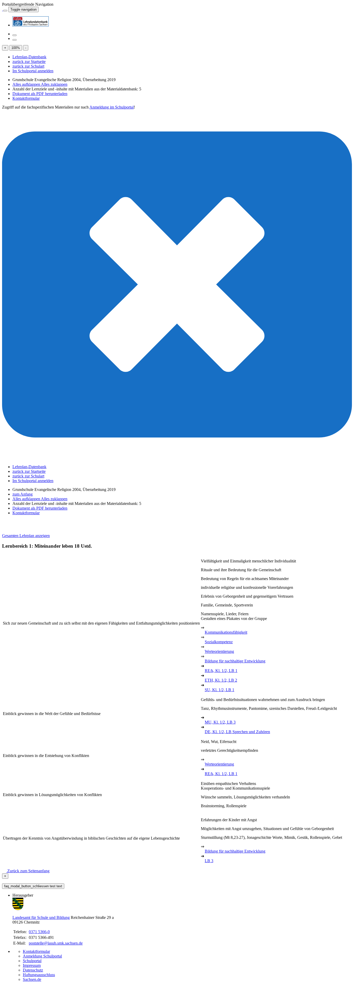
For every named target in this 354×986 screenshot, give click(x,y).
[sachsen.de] (2, 9)
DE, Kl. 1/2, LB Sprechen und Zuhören (237, 732)
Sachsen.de (32, 979)
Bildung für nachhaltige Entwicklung (235, 661)
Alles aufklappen (26, 84)
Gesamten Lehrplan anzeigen (26, 535)
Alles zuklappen (54, 84)
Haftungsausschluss (39, 975)
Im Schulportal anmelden (32, 71)
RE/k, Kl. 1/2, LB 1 (221, 670)
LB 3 (209, 861)
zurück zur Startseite (29, 61)
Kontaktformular (26, 98)
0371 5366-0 (39, 932)
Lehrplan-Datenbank (29, 57)
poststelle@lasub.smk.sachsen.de (56, 943)
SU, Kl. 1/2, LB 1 (219, 690)
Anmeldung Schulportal (42, 956)
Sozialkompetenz (219, 642)
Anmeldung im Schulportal (111, 107)
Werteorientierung (219, 651)
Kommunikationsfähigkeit (226, 632)
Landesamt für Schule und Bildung (41, 917)
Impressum (32, 965)
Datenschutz (33, 970)
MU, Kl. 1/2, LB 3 (220, 722)
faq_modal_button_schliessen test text (33, 886)
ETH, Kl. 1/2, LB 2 (221, 680)
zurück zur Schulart (28, 66)
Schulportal (32, 961)
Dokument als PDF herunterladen (39, 93)
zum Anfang (22, 494)
